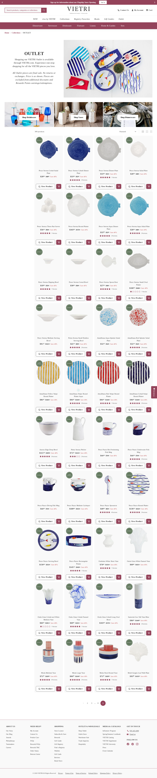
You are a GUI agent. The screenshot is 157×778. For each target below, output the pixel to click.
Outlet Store (82, 734)
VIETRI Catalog (108, 737)
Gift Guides (109, 19)
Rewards (57, 737)
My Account (34, 731)
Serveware (52, 26)
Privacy (60, 773)
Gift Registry (58, 744)
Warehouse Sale (83, 737)
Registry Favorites (82, 19)
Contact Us (34, 734)
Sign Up (103, 2)
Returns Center (35, 754)
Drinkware (67, 26)
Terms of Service (81, 773)
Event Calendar (108, 751)
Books (97, 19)
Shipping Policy (105, 773)
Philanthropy (10, 741)
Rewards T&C (35, 747)
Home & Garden (108, 26)
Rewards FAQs (35, 744)
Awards (8, 737)
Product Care (34, 737)
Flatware (80, 26)
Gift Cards (57, 754)
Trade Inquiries (83, 741)
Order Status (34, 751)
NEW (35, 19)
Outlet (121, 19)
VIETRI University (109, 744)
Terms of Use (69, 773)
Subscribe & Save (60, 734)
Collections (65, 19)
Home (7, 33)
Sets (122, 26)
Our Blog (9, 734)
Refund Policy (93, 773)
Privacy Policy (117, 773)
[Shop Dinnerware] (127, 114)
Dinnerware (38, 26)
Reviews (57, 757)
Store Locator (59, 731)
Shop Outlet (82, 731)
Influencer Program (109, 731)
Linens (93, 26)
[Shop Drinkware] (29, 114)
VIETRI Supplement (110, 741)
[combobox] (26, 10)
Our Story (9, 731)
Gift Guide (58, 741)
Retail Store (58, 761)
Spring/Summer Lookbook (111, 734)
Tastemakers (10, 744)
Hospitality (82, 744)
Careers (8, 747)
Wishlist (57, 751)
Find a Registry (59, 747)
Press (104, 747)
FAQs (32, 741)
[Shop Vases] (78, 114)
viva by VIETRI (48, 19)
